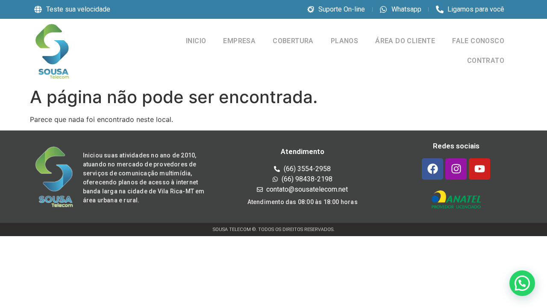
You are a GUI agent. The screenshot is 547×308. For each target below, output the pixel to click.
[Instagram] (456, 169)
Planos (344, 41)
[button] (522, 283)
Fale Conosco (478, 41)
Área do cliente (405, 41)
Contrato (485, 60)
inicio (196, 41)
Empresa (239, 41)
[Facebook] (432, 169)
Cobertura (293, 41)
